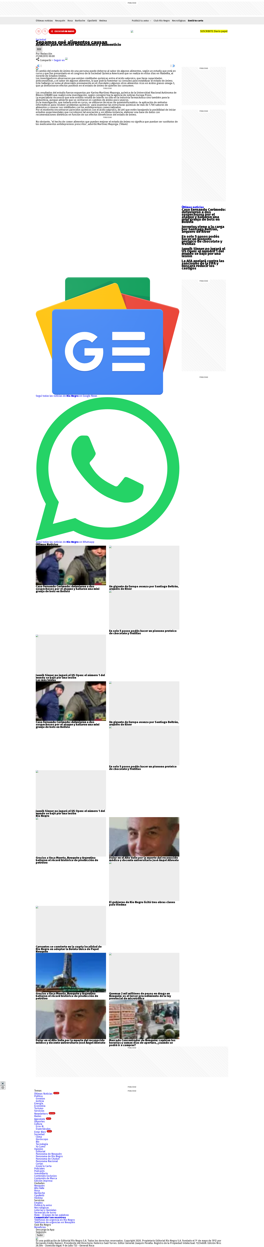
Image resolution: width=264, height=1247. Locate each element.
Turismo (38, 1108)
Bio (37, 1141)
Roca (70, 20)
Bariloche (80, 20)
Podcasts (39, 1171)
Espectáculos (43, 1128)
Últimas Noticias (46, 1093)
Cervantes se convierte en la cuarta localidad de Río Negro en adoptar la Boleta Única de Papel (69, 948)
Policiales (39, 1168)
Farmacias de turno (45, 1212)
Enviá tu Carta (43, 1166)
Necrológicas (179, 20)
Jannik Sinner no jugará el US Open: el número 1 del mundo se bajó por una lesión (203, 252)
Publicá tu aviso (43, 1205)
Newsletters (44, 1113)
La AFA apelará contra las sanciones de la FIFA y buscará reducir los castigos (203, 264)
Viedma (103, 20)
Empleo (38, 1202)
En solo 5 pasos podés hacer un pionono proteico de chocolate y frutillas (202, 240)
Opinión (38, 1149)
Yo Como (40, 1146)
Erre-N (40, 1126)
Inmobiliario (41, 1173)
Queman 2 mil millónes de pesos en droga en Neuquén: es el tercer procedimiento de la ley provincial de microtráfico (140, 996)
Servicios (39, 1110)
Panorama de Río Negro (49, 1156)
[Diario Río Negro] (132, 31)
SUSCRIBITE (213, 31)
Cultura (38, 1123)
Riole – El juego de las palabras (51, 1215)
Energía (38, 1103)
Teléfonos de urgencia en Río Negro (54, 1219)
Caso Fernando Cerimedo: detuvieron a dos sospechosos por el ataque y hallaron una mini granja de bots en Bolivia (204, 215)
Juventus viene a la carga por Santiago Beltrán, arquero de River (203, 229)
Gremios (40, 1098)
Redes (37, 1116)
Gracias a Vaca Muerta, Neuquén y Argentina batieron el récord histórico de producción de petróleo (67, 860)
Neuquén (60, 20)
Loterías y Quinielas (45, 1210)
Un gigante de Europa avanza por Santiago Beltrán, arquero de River (144, 588)
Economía (39, 1105)
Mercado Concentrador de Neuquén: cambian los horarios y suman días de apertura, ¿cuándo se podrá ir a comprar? (142, 1043)
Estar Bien (42, 1131)
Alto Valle (39, 1188)
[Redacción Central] (39, 47)
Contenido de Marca (45, 1178)
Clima (39, 1136)
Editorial (40, 1151)
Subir (40, 1235)
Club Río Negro (162, 20)
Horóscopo (42, 1139)
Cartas (39, 1163)
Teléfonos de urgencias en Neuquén (54, 1222)
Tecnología (42, 1144)
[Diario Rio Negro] (37, 1238)
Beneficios (40, 1227)
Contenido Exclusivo (45, 1175)
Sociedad (41, 39)
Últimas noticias (44, 20)
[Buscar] (45, 31)
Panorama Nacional (47, 1161)
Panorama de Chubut (47, 1158)
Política (38, 1096)
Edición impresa (43, 1180)
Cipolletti (92, 20)
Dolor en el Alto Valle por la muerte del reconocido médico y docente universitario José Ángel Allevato (144, 859)
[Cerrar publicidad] (3, 1084)
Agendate (42, 1119)
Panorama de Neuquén (49, 1153)
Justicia (40, 1101)
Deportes (39, 1121)
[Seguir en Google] (37, 68)
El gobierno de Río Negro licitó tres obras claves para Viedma (142, 903)
